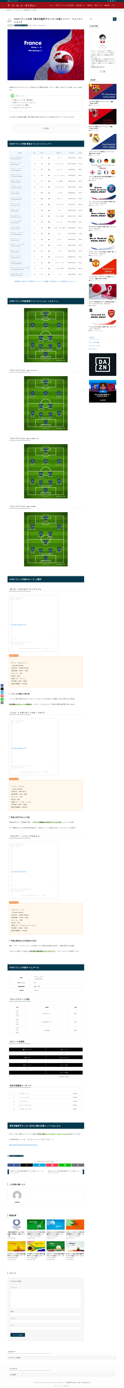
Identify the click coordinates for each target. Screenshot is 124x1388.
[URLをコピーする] (78, 1165)
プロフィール (38, 1382)
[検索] (115, 1)
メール (12, 1318)
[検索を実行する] (114, 19)
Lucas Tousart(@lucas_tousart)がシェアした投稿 (34, 772)
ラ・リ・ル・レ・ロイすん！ (22, 5)
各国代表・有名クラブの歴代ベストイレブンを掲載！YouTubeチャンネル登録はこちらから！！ (46, 281)
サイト (12, 1325)
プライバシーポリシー (58, 1382)
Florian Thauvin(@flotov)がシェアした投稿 (33, 895)
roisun (17, 1202)
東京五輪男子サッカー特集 (21, 25)
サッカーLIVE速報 (94, 342)
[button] (14, 1165)
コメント (13, 1287)
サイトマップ (47, 1382)
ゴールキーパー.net (94, 346)
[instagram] (110, 1)
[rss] (113, 1)
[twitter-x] (108, 1)
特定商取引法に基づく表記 (73, 1382)
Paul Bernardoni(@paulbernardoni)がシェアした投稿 (33, 648)
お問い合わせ (85, 1382)
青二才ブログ (92, 349)
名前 (12, 1311)
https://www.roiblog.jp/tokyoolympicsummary (23, 1145)
